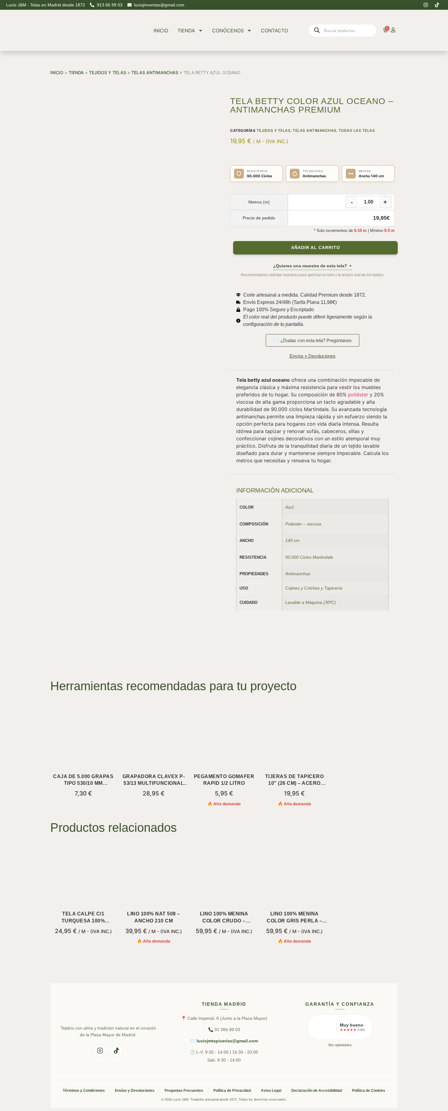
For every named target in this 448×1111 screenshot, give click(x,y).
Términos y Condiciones (84, 1090)
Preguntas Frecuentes (184, 1090)
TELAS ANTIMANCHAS (154, 72)
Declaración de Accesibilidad (316, 1090)
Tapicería (333, 588)
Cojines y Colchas (302, 588)
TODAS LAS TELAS (357, 130)
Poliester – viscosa (303, 523)
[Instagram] (426, 5)
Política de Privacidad (232, 1090)
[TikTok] (117, 1050)
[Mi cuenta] (393, 29)
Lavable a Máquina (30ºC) (310, 602)
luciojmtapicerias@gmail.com (227, 1040)
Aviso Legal (271, 1090)
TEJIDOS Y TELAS (107, 72)
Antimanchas (297, 573)
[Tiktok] (437, 5)
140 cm (292, 540)
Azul (289, 507)
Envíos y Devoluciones (135, 1090)
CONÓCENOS (228, 30)
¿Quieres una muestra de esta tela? (312, 265)
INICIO (161, 30)
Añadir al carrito (315, 247)
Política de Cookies (368, 1090)
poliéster (358, 394)
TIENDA (186, 30)
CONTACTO (274, 30)
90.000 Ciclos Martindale (309, 557)
